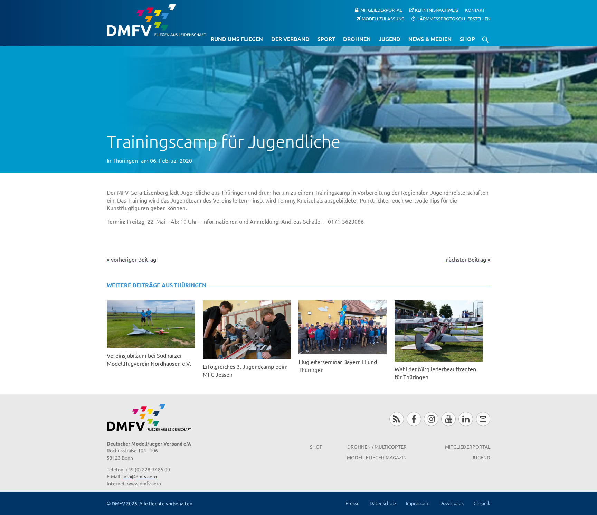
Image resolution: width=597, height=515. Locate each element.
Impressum (417, 502)
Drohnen (357, 39)
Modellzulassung (383, 18)
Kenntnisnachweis (436, 10)
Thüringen (125, 160)
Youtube (448, 419)
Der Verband (290, 39)
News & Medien (430, 39)
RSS (396, 419)
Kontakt (475, 10)
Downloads (451, 502)
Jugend (389, 39)
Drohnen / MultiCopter (377, 446)
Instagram (431, 419)
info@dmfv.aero (139, 476)
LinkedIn (465, 419)
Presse (352, 502)
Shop (467, 39)
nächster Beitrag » (468, 259)
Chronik (482, 502)
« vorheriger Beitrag (131, 259)
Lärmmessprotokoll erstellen (453, 18)
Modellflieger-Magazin (377, 457)
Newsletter (483, 419)
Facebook (414, 419)
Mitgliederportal (381, 10)
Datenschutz (383, 502)
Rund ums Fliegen (237, 39)
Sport (326, 39)
